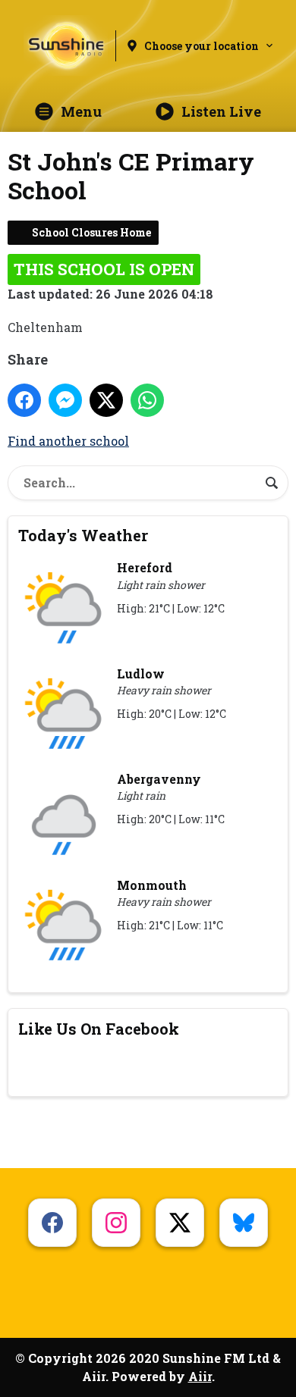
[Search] (272, 483)
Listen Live (221, 111)
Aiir (200, 1376)
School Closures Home (91, 232)
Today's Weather (83, 535)
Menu (81, 111)
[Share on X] (106, 400)
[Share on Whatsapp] (147, 400)
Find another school (68, 441)
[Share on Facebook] (24, 400)
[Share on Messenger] (65, 400)
